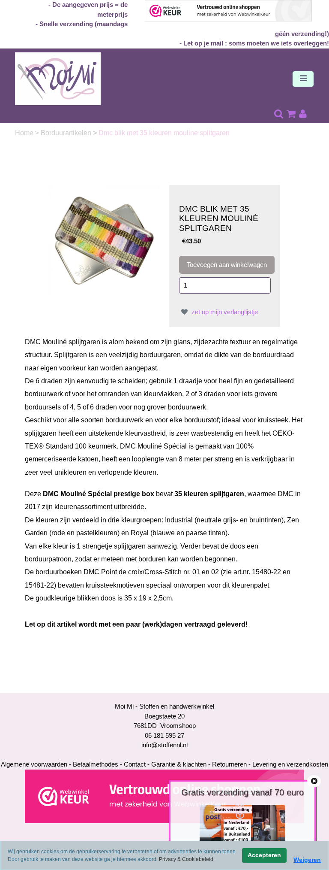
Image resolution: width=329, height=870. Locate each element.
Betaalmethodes (95, 764)
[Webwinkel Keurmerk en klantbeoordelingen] (164, 795)
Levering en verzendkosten (290, 764)
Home (25, 132)
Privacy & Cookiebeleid (186, 859)
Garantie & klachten (178, 764)
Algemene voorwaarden (34, 764)
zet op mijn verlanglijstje (224, 311)
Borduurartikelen (67, 132)
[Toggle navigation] (303, 79)
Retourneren (229, 764)
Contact (135, 764)
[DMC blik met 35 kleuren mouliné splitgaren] (104, 239)
